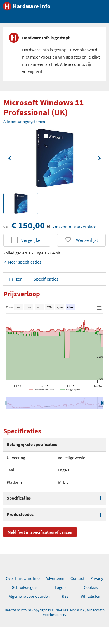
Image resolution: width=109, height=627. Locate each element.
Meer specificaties (24, 262)
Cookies (91, 587)
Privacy (96, 578)
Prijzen (15, 279)
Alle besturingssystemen (24, 121)
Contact (77, 578)
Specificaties (46, 279)
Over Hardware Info (23, 578)
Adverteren (55, 578)
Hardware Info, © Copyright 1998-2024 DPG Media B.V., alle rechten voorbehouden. (55, 612)
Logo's (60, 587)
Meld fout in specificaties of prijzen (40, 532)
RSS (65, 596)
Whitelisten (90, 596)
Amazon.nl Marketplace (74, 227)
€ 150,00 (28, 225)
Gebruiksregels (24, 587)
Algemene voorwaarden (29, 596)
